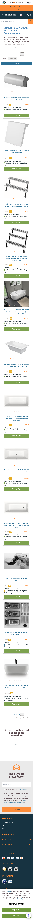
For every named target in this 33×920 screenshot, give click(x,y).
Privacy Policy (23, 789)
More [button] (16, 48)
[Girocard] (17, 858)
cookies (9, 892)
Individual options (16, 904)
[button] (2, 14)
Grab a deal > (16, 9)
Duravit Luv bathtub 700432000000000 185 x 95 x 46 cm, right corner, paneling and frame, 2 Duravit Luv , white (16, 312)
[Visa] (8, 858)
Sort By (3, 59)
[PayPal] (12, 858)
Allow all (16, 916)
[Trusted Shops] (4, 869)
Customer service (8, 823)
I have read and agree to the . (16, 789)
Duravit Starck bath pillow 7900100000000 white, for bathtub (16, 152)
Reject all (16, 910)
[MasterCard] (3, 858)
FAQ (3, 826)
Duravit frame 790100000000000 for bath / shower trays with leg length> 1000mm (16, 205)
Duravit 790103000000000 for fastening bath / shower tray (16, 633)
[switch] (29, 3)
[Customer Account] (24, 15)
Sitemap (5, 829)
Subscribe (16, 810)
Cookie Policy (19, 899)
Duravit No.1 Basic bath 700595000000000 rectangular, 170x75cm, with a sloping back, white (16, 525)
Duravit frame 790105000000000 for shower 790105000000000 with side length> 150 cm (16, 259)
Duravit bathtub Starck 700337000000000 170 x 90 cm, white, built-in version (16, 365)
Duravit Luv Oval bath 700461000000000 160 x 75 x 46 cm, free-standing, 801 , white (16, 687)
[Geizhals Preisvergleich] (10, 881)
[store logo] (10, 15)
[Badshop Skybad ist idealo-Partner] (4, 881)
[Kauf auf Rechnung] (21, 858)
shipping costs (17, 108)
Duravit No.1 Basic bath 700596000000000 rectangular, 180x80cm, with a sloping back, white (16, 419)
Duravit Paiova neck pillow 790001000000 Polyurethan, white (16, 98)
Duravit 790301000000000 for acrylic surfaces (16, 579)
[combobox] (14, 21)
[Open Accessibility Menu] (28, 915)
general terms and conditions (16, 802)
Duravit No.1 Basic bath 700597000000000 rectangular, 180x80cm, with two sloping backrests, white (16, 472)
